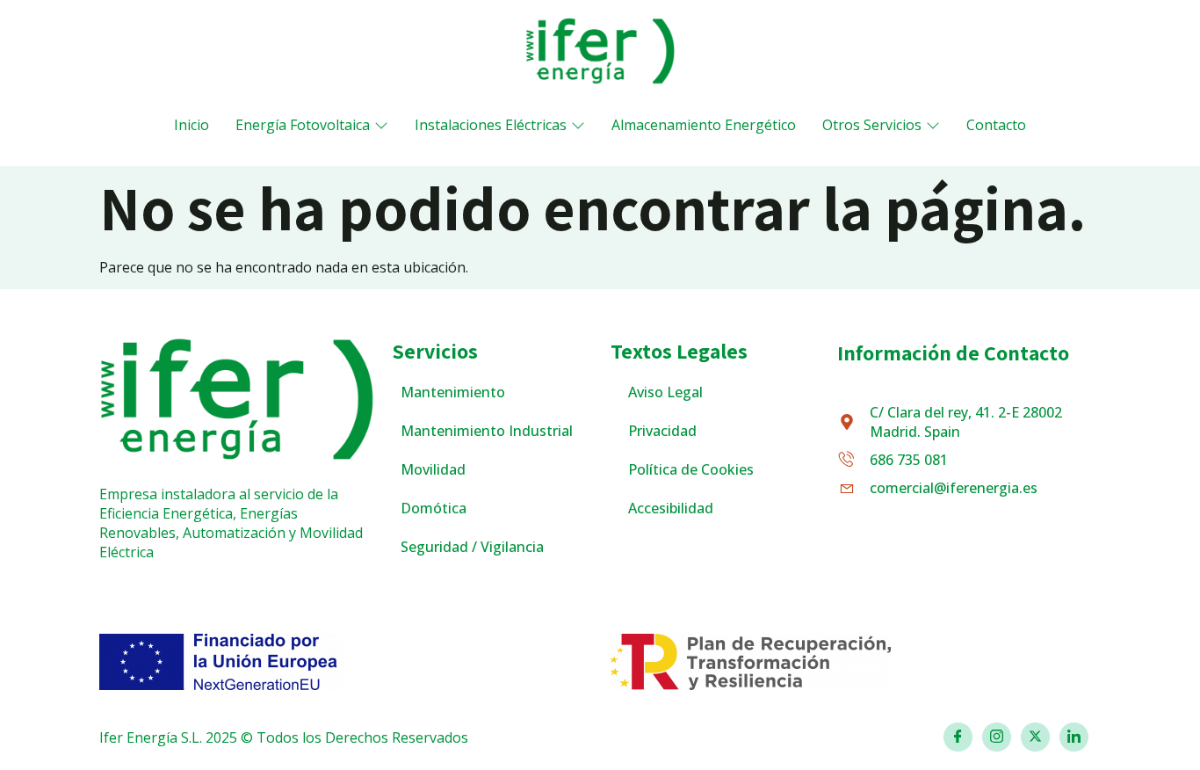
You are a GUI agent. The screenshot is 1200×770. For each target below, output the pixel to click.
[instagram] (996, 737)
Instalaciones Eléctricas (491, 124)
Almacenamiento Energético (703, 124)
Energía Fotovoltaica (302, 124)
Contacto (996, 124)
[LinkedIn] (1074, 737)
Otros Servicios (872, 124)
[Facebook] (958, 737)
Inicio (191, 124)
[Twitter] (1035, 737)
